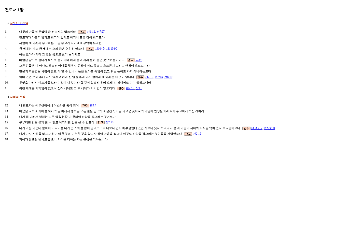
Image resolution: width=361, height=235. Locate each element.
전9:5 (139, 88)
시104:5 (100, 48)
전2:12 (149, 77)
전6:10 (168, 77)
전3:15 (159, 77)
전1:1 (93, 105)
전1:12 (91, 31)
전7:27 (101, 31)
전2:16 (130, 88)
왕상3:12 (256, 128)
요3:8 (139, 60)
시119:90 (111, 48)
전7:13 (109, 122)
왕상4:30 (269, 128)
